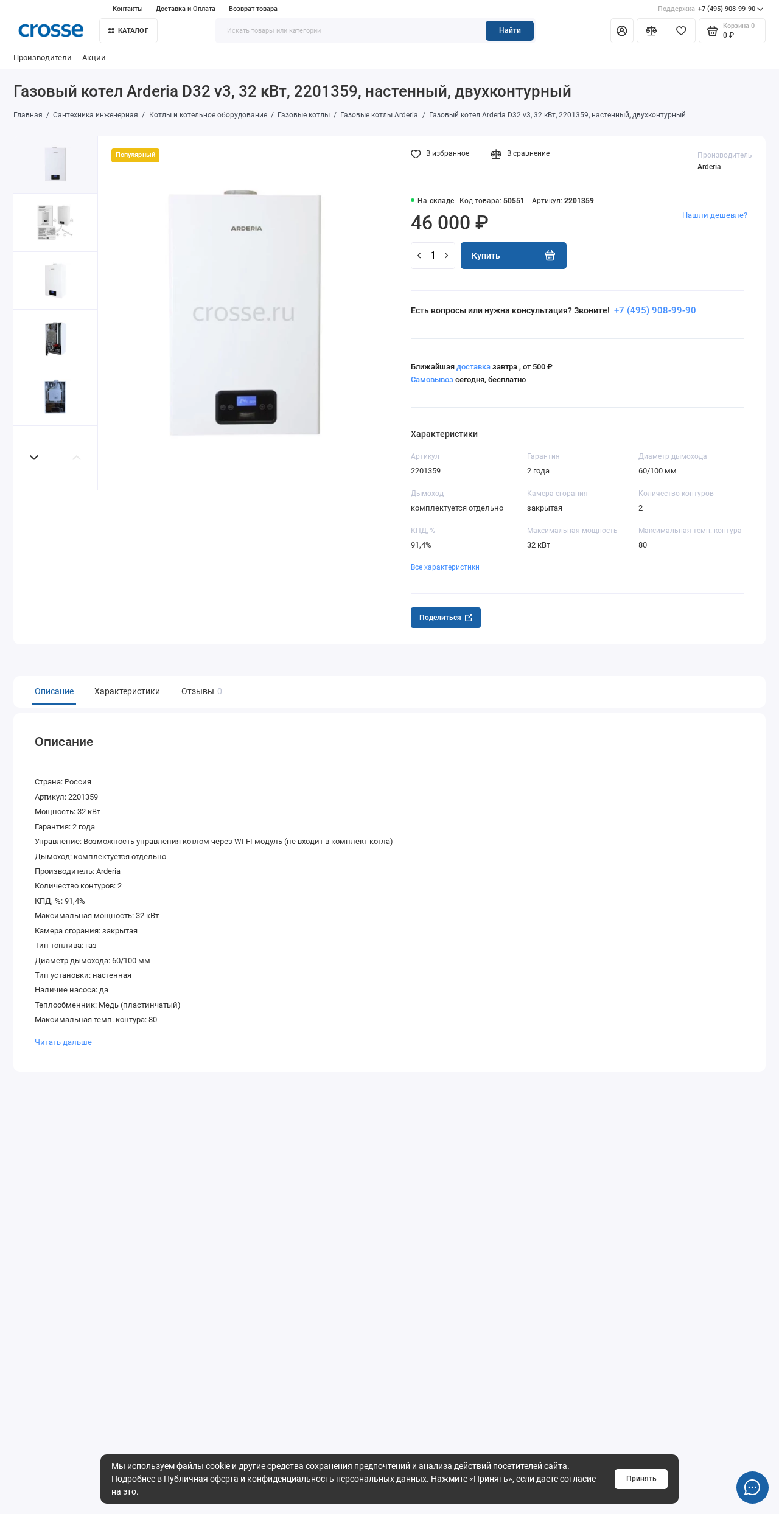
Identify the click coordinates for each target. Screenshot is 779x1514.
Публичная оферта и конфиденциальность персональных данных (295, 1479)
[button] (34, 458)
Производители (42, 57)
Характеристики (127, 691)
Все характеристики (445, 567)
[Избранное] (680, 30)
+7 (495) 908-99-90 (706, 9)
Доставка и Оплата (185, 9)
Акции (94, 57)
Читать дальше (63, 1042)
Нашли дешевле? (714, 215)
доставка (473, 366)
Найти (510, 30)
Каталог (133, 31)
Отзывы (200, 691)
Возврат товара (253, 9)
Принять (641, 1478)
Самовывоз (432, 379)
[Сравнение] (651, 30)
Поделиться (440, 617)
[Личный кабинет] (622, 30)
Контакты (128, 9)
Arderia (709, 166)
